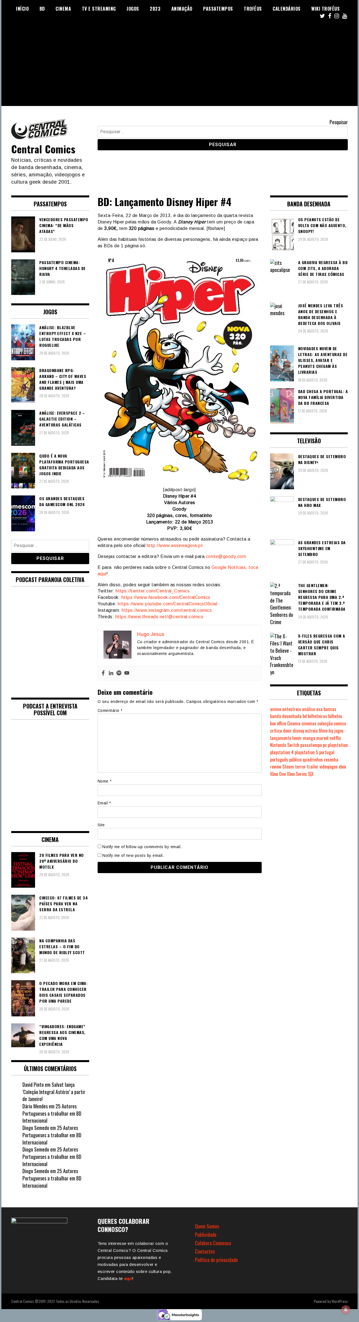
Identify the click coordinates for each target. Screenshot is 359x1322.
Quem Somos (207, 1226)
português (279, 759)
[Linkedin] (111, 673)
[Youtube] (126, 673)
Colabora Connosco (213, 1243)
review (275, 766)
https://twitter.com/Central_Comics (153, 591)
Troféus (253, 8)
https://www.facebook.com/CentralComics (165, 597)
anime (275, 709)
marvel (322, 738)
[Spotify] (118, 673)
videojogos (328, 766)
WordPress (340, 1301)
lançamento (280, 738)
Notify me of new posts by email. (133, 855)
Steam (288, 766)
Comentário (110, 710)
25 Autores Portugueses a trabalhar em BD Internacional (51, 1113)
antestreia (291, 709)
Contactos (205, 1251)
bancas (330, 709)
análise (308, 709)
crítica (276, 730)
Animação (181, 8)
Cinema (63, 8)
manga (309, 738)
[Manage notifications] (345, 1309)
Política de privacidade (216, 1259)
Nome (105, 781)
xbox (342, 766)
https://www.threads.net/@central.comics (159, 616)
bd (305, 716)
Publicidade (206, 1234)
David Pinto (33, 1084)
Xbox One (278, 773)
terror (300, 766)
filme (323, 730)
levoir (297, 738)
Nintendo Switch (284, 745)
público (295, 759)
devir (287, 730)
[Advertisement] (179, 66)
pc (325, 745)
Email (104, 803)
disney (298, 730)
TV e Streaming (99, 8)
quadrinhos (313, 759)
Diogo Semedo (35, 1127)
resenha (331, 759)
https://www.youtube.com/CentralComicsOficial (167, 603)
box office (278, 723)
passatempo (311, 745)
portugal (326, 752)
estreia (311, 730)
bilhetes (335, 716)
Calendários (287, 8)
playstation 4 (282, 752)
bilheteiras (317, 716)
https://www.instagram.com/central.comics (167, 610)
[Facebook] (103, 673)
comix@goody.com (226, 556)
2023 (155, 8)
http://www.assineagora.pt (174, 545)
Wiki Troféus (325, 8)
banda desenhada (286, 716)
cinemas (309, 723)
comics (340, 723)
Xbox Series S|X (300, 773)
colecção (325, 723)
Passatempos (218, 8)
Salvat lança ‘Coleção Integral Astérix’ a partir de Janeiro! (53, 1091)
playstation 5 (306, 752)
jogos (339, 730)
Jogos (132, 8)
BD (42, 8)
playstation (338, 745)
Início (22, 8)
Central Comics (43, 148)
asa (319, 709)
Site (101, 825)
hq (331, 730)
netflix (335, 738)
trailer (312, 766)
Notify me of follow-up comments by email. (142, 847)
